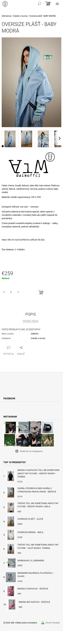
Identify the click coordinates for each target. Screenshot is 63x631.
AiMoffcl (34, 334)
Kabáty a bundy (38, 338)
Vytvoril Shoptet (52, 623)
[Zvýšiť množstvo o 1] (4, 292)
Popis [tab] (30, 314)
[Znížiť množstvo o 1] (18, 292)
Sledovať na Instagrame (31, 451)
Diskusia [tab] (30, 321)
